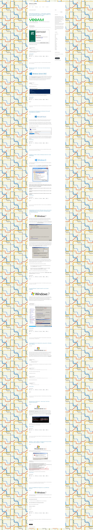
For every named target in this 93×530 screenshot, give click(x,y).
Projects (56, 45)
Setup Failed (49, 62)
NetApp (56, 44)
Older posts (31, 524)
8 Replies (30, 444)
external (45, 105)
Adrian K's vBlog (33, 3)
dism (45, 204)
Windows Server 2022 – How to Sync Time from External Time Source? (39, 68)
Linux (55, 42)
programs (47, 519)
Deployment (56, 39)
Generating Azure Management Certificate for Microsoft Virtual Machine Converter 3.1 (39, 112)
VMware (56, 48)
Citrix (55, 36)
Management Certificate (46, 149)
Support (39, 105)
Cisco (55, 35)
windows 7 (33, 338)
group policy (44, 337)
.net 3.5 (44, 204)
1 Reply (30, 490)
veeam (30, 63)
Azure (35, 149)
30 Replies (30, 404)
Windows (40, 62)
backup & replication (45, 62)
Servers (37, 62)
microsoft (50, 149)
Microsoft (35, 62)
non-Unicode (47, 337)
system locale (30, 338)
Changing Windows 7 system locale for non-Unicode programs (38, 289)
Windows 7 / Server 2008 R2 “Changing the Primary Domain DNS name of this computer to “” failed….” (40, 442)
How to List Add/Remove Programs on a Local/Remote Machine (39, 488)
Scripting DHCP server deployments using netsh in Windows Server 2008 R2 (40, 344)
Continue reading (31, 53)
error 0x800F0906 (48, 204)
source (48, 105)
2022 (43, 105)
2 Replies (30, 70)
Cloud (36, 149)
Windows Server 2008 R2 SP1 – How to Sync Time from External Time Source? (39, 402)
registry (50, 337)
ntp (46, 105)
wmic (50, 519)
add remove (44, 519)
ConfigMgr (56, 38)
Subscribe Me (57, 58)
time (49, 105)
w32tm (51, 105)
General (56, 41)
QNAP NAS (56, 46)
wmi (48, 519)
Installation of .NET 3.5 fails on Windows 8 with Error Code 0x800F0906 (40, 155)
